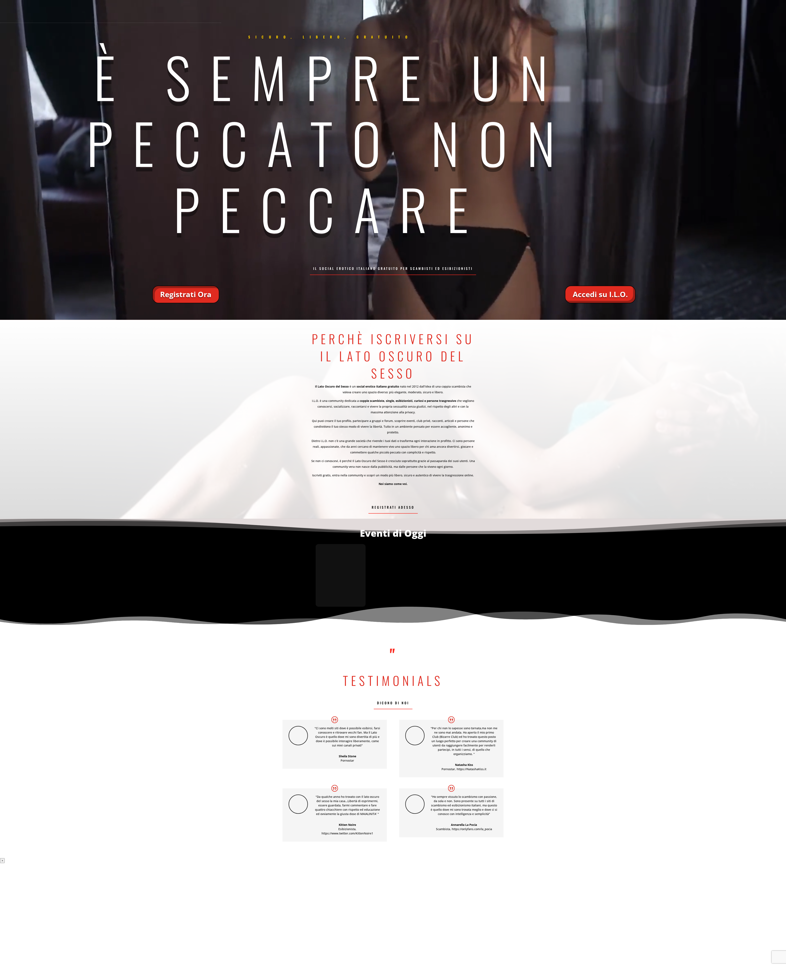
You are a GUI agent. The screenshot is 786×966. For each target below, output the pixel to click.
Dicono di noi (393, 702)
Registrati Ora (185, 294)
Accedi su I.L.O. (600, 294)
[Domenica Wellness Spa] (341, 575)
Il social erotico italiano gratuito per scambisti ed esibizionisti (393, 268)
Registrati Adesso (393, 507)
